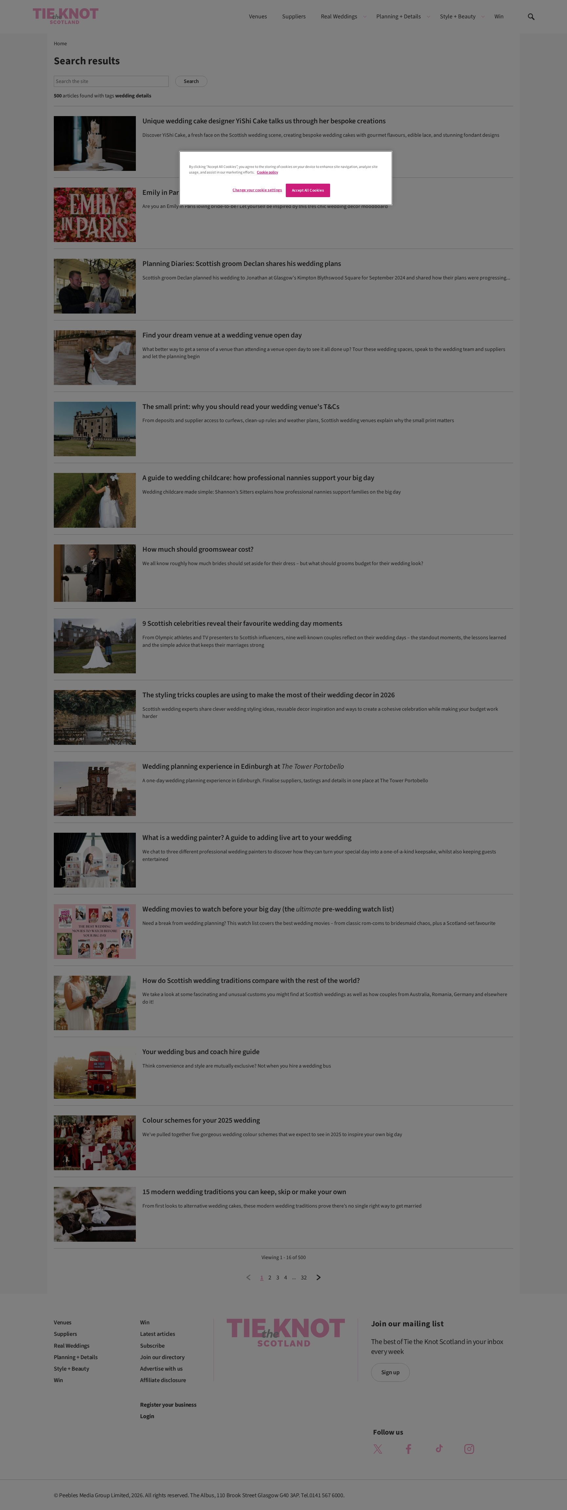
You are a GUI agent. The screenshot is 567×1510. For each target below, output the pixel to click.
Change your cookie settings (257, 190)
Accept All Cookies (308, 190)
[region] (285, 178)
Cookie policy (267, 172)
